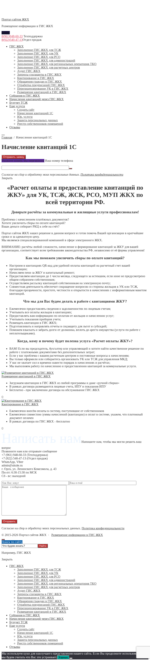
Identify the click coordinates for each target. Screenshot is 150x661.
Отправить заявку (13, 156)
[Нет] (70, 658)
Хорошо (63, 657)
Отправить (9, 521)
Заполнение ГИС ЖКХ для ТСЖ (39, 569)
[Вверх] (3, 539)
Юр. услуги (25, 636)
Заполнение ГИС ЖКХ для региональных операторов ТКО (56, 583)
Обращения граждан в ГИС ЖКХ (39, 601)
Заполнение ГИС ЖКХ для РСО (38, 576)
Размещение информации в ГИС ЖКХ (77, 535)
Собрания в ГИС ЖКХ (24, 615)
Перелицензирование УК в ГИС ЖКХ (42, 608)
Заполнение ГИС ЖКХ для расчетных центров (48, 587)
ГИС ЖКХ (16, 566)
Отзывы (14, 646)
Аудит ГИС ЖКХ (28, 590)
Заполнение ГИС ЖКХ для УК (37, 573)
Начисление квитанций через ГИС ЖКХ (36, 618)
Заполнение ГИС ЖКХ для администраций (46, 580)
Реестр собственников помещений (40, 643)
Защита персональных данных (37, 639)
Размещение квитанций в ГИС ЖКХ (26, 376)
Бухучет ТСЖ (18, 622)
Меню (6, 32)
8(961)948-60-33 (12, 36)
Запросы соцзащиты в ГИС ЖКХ (39, 594)
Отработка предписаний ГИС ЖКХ (41, 604)
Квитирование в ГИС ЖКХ (20, 404)
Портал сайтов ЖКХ (15, 19)
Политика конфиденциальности (101, 174)
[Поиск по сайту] (3, 135)
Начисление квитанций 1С (35, 632)
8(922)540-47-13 (12, 39)
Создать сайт (25, 629)
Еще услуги (17, 625)
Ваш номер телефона (59, 160)
